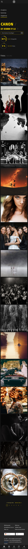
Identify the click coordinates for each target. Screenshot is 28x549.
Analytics (4, 10)
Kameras (3, 13)
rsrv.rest (6, 542)
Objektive (4, 16)
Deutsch (8, 534)
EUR (17, 534)
